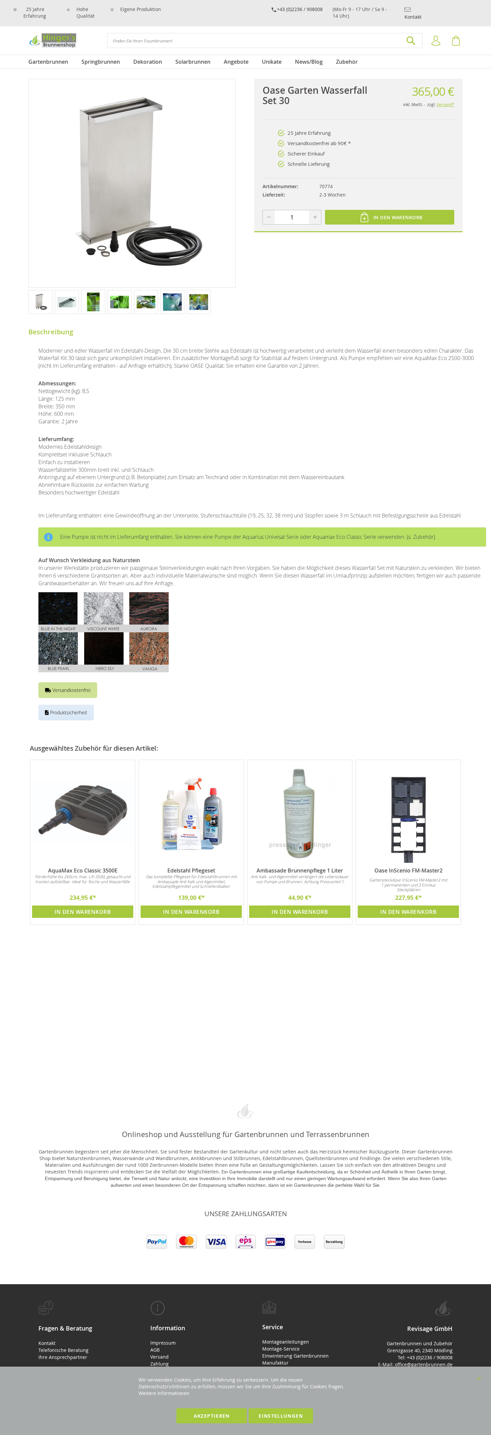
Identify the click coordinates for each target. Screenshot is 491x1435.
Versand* (445, 104)
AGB (155, 1350)
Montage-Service (281, 1349)
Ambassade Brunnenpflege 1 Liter (300, 870)
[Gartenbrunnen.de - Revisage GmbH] (52, 40)
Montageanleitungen (285, 1342)
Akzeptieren (212, 1416)
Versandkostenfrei (71, 690)
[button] (41, 301)
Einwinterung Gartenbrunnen (295, 1356)
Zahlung (159, 1364)
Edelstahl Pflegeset (191, 870)
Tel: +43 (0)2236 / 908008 (425, 1357)
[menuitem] (51, 61)
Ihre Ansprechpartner (62, 1357)
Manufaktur (275, 1363)
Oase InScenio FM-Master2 (408, 870)
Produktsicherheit (68, 712)
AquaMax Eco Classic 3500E (83, 870)
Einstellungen (281, 1416)
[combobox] (265, 40)
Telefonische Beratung (63, 1350)
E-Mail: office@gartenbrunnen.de (415, 1364)
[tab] (77, 1331)
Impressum (163, 1343)
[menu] (245, 61)
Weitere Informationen (164, 1393)
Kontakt (413, 17)
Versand (159, 1357)
